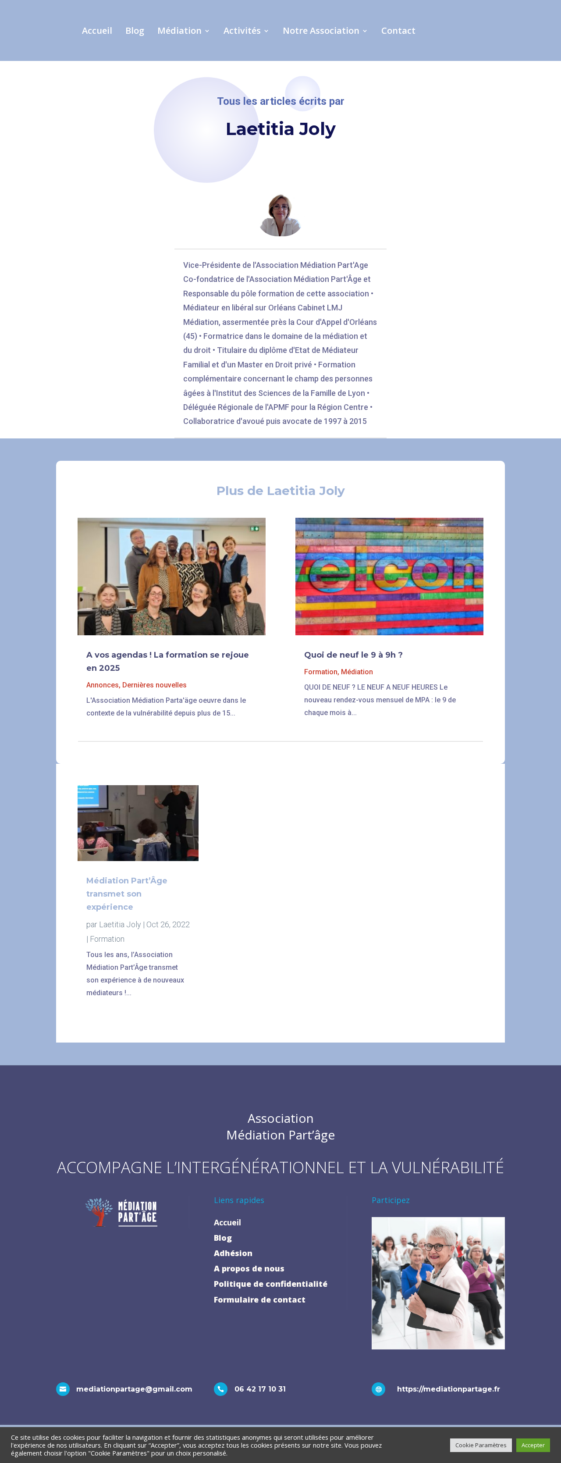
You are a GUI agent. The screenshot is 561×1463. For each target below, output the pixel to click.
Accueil (97, 30)
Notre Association (321, 30)
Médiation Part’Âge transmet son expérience (126, 894)
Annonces (102, 685)
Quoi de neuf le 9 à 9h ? (353, 655)
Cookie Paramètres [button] (481, 1445)
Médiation (179, 30)
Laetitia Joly (120, 924)
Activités (242, 30)
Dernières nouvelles (154, 685)
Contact (398, 30)
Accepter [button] (533, 1445)
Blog (134, 30)
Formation (320, 672)
